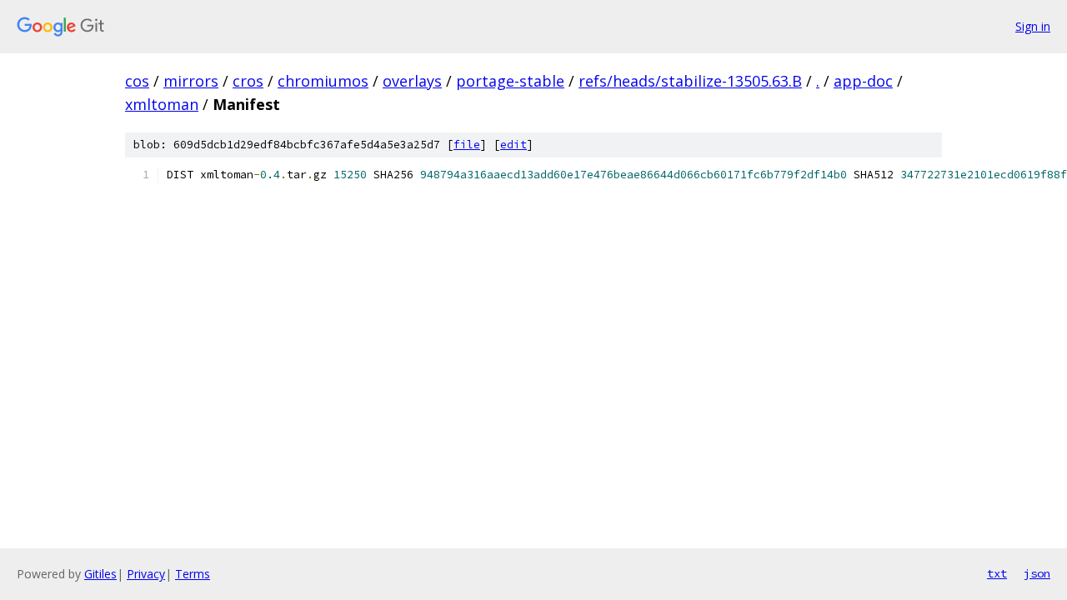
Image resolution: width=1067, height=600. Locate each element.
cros (248, 81)
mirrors (190, 81)
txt (997, 573)
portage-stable (510, 81)
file (466, 145)
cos (137, 81)
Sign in (1032, 26)
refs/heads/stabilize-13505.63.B (690, 81)
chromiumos (323, 81)
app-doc (863, 81)
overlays (412, 81)
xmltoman (161, 104)
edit (513, 145)
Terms (192, 574)
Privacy (146, 574)
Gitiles (100, 574)
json (1037, 573)
